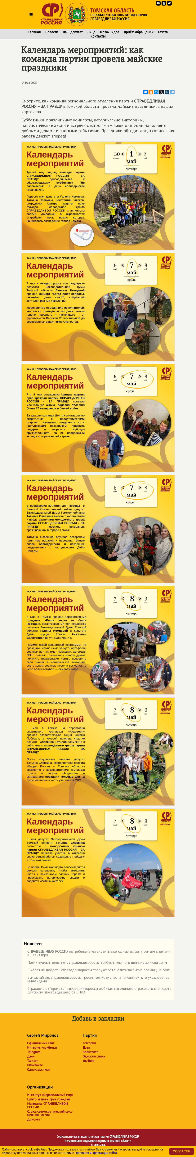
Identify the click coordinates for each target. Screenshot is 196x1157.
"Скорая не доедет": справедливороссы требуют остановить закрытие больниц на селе (97, 970)
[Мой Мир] (156, 92)
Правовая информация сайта (96, 1153)
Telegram (33, 1052)
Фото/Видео (109, 32)
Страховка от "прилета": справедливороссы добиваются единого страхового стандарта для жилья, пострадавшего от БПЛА (98, 990)
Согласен (181, 1151)
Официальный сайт (41, 1043)
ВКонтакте (35, 1065)
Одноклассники (38, 1069)
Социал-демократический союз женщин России (50, 1113)
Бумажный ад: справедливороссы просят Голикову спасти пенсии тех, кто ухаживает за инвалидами (97, 979)
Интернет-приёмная (42, 1047)
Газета (163, 32)
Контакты (98, 36)
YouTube (88, 1060)
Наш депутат (73, 32)
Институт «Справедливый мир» (50, 1094)
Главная (34, 32)
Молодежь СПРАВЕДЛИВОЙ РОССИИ (47, 1105)
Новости (51, 32)
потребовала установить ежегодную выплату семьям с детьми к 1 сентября (97, 953)
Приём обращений (139, 32)
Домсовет (34, 1119)
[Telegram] (172, 92)
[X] (161, 92)
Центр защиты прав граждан (48, 1099)
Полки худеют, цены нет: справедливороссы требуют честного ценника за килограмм (95, 963)
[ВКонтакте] (145, 92)
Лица (91, 32)
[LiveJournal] (167, 92)
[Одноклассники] (151, 92)
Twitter (32, 1060)
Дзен (30, 1056)
